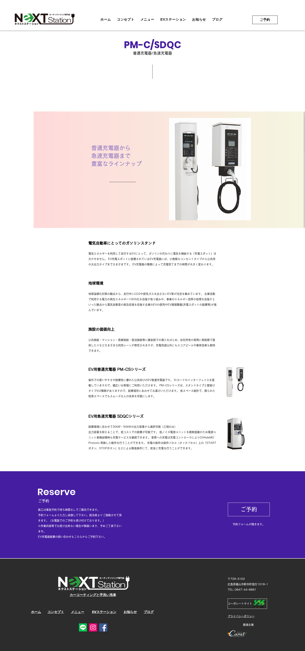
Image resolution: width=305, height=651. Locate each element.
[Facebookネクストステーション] (103, 627)
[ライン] (83, 627)
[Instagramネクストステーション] (93, 627)
